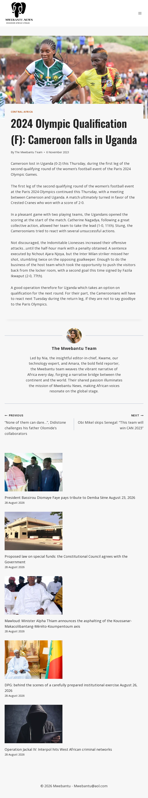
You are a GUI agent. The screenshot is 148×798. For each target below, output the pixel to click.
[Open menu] (139, 13)
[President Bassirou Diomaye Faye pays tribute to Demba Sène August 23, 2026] (74, 472)
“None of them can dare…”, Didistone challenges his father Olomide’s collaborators (35, 425)
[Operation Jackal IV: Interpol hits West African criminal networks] (74, 724)
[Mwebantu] (19, 13)
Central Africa (22, 111)
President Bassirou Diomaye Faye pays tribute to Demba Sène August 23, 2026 (70, 497)
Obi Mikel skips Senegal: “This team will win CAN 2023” (110, 422)
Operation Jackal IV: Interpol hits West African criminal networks (58, 749)
